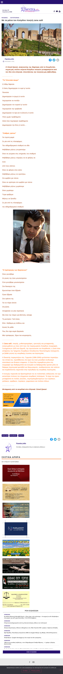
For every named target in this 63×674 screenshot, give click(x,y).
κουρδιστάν (14, 435)
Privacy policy (35, 670)
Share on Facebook (50, 60)
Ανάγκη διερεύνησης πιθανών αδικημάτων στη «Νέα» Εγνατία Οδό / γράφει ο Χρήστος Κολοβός (31, 627)
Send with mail (57, 60)
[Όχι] (60, 669)
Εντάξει (25, 670)
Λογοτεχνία (14, 17)
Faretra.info (9, 59)
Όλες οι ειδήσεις (31, 652)
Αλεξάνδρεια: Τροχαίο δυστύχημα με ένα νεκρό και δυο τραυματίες (22, 637)
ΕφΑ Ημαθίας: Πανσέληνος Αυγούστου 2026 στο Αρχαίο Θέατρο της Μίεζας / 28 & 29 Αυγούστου (30, 632)
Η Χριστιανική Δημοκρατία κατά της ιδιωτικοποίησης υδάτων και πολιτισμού (25, 623)
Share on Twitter (54, 60)
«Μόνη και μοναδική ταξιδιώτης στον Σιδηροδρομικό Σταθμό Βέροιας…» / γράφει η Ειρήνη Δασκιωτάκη (29, 643)
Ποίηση (21, 435)
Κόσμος (5, 17)
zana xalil (5, 435)
